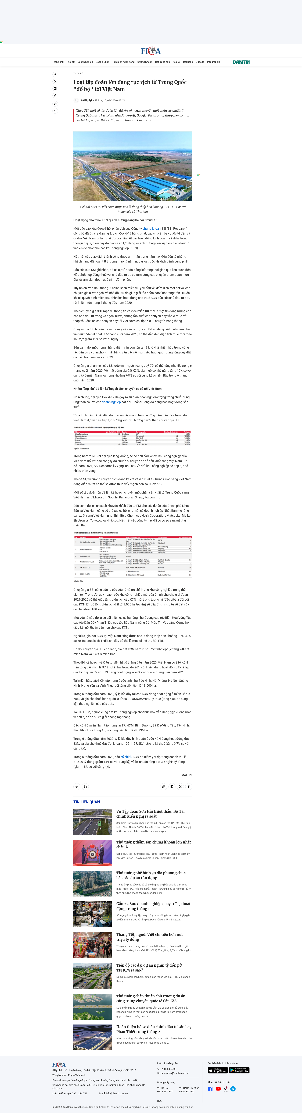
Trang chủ (58, 62)
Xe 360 (176, 62)
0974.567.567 (187, 1091)
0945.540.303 (168, 1069)
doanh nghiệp (111, 402)
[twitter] (55, 81)
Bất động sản (162, 62)
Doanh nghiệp (85, 62)
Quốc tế (200, 62)
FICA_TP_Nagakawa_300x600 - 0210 (223, 73)
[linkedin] (55, 88)
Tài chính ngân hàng (123, 62)
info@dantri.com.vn (117, 1093)
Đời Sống (188, 62)
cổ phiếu (126, 757)
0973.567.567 (165, 1091)
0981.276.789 (79, 1093)
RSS (159, 1100)
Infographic (213, 62)
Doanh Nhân (102, 62)
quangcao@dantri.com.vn (175, 1073)
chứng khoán (152, 228)
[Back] (55, 111)
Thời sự (70, 62)
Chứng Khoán (144, 62)
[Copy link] (55, 95)
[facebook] (55, 74)
